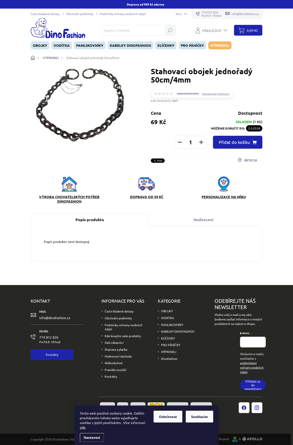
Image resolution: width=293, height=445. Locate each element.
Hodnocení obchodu (118, 356)
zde (82, 427)
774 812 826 (49, 339)
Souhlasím (199, 416)
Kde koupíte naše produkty (123, 336)
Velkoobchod (113, 363)
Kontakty (111, 376)
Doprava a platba (116, 349)
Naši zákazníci (114, 342)
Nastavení (92, 437)
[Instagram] (257, 407)
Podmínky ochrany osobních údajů (123, 14)
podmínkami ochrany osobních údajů (252, 367)
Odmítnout (168, 416)
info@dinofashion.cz (54, 317)
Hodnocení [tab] (203, 219)
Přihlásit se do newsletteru (253, 385)
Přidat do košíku (234, 142)
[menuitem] (40, 45)
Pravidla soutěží (115, 370)
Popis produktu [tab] (90, 219)
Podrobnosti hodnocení (216, 93)
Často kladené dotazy (45, 14)
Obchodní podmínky (79, 14)
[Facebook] (244, 407)
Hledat (170, 30)
